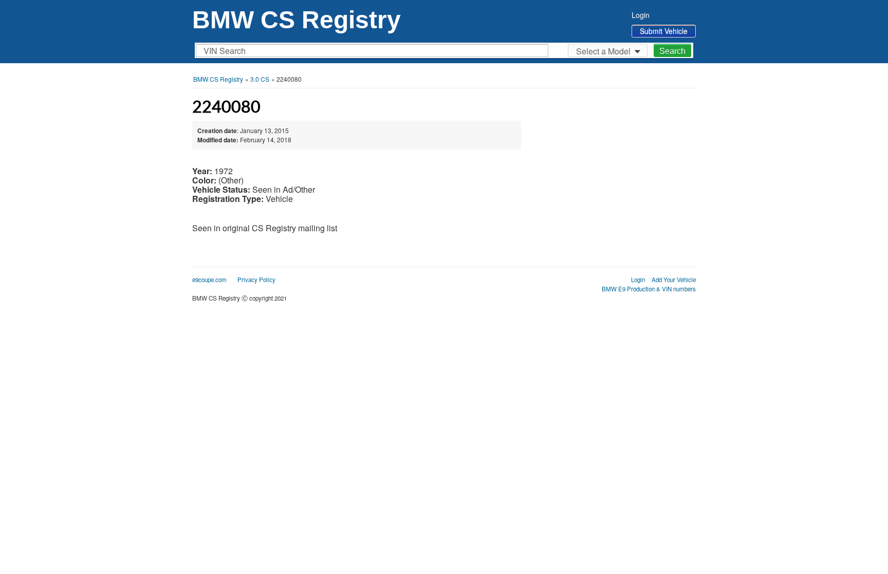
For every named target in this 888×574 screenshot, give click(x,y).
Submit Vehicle (664, 31)
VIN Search (224, 51)
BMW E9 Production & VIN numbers (649, 289)
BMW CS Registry (296, 19)
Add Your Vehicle (674, 279)
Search (672, 51)
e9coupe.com (209, 279)
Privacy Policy (256, 279)
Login (641, 15)
